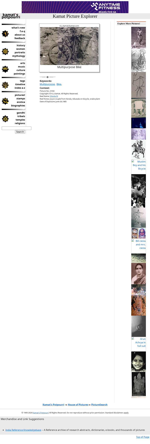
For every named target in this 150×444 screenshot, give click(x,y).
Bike (59, 84)
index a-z (20, 87)
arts (22, 63)
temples (20, 119)
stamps (20, 98)
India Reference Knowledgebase (23, 430)
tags (22, 80)
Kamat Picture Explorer (75, 16)
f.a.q (22, 31)
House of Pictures (78, 404)
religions (20, 123)
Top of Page (142, 437)
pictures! (20, 95)
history (21, 45)
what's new (18, 27)
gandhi (21, 112)
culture (21, 70)
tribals (21, 116)
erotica (21, 102)
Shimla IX (54, 96)
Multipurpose (47, 84)
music (21, 66)
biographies (18, 105)
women (20, 49)
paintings (19, 73)
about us (20, 34)
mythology (18, 56)
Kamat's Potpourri (53, 404)
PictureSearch (99, 404)
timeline (20, 84)
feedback (20, 38)
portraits (20, 52)
